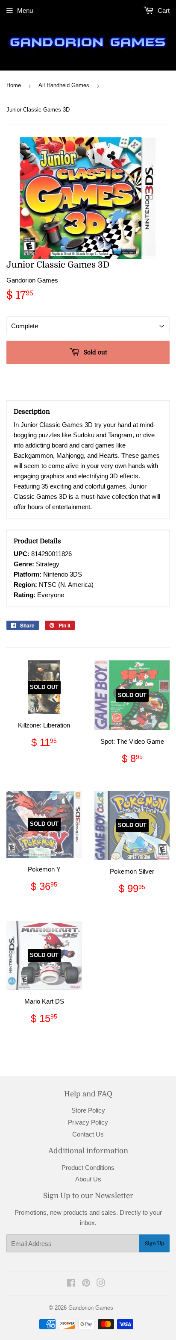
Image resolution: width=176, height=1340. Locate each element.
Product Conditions (88, 1167)
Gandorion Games (90, 1308)
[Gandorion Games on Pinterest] (86, 1283)
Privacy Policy (88, 1122)
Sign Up (154, 1243)
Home (13, 85)
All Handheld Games (63, 85)
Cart (163, 10)
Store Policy (88, 1110)
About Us (88, 1179)
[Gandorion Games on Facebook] (71, 1283)
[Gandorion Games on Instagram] (101, 1283)
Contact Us (88, 1134)
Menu (25, 10)
